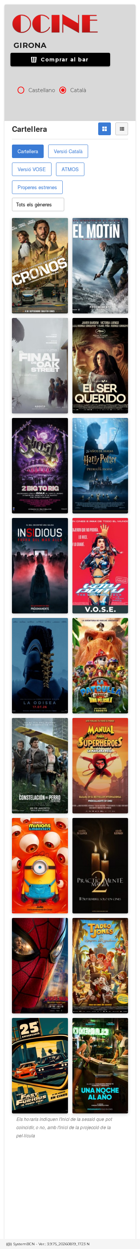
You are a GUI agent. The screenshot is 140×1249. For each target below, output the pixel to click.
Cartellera (28, 151)
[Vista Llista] (121, 128)
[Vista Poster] (104, 128)
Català (78, 90)
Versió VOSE (32, 169)
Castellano (41, 90)
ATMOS (70, 169)
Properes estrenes (37, 187)
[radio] (20, 90)
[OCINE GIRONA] (55, 24)
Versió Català (68, 151)
